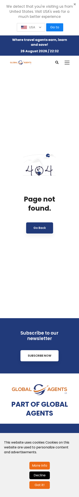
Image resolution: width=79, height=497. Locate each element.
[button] (31, 27)
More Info (39, 465)
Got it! (40, 485)
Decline (40, 475)
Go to (54, 27)
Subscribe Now (39, 356)
